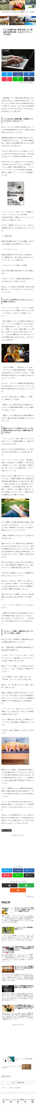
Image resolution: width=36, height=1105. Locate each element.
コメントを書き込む (18, 1082)
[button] (32, 528)
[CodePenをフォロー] (10, 885)
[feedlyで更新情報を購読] (26, 885)
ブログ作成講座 (7, 830)
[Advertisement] (18, 41)
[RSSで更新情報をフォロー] (18, 890)
